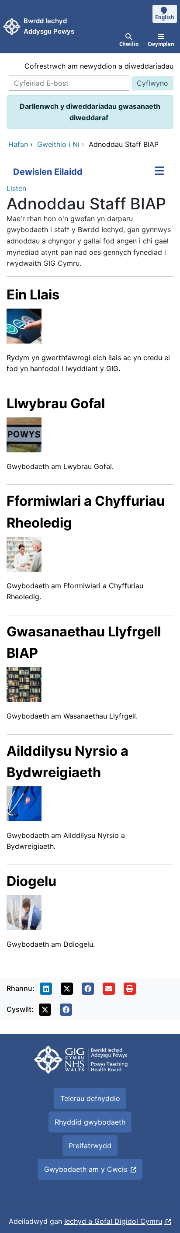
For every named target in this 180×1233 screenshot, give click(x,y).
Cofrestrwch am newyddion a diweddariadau (98, 66)
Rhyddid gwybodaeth (90, 1122)
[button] (45, 988)
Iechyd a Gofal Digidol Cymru (113, 1221)
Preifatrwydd (90, 1145)
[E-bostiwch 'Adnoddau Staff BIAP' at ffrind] (108, 988)
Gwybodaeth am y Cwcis (85, 1169)
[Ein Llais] (24, 325)
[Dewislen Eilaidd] (159, 172)
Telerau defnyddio (90, 1098)
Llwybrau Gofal (56, 403)
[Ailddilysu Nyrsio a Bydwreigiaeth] (24, 803)
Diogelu (31, 881)
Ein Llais (33, 294)
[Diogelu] (24, 911)
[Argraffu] (129, 988)
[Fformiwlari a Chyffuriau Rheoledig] (24, 553)
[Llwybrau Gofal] (24, 434)
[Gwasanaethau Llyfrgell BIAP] (24, 683)
